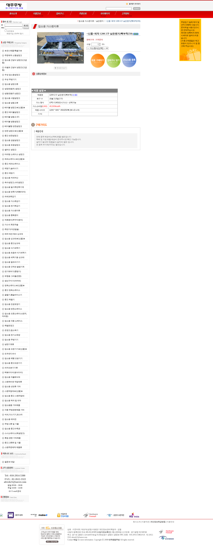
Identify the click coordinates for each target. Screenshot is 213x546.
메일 (75, 540)
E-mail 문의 (16, 491)
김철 (119, 529)
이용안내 (170, 522)
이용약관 (145, 522)
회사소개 (136, 522)
